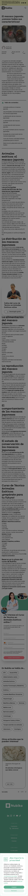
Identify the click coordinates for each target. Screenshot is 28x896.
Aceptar (14, 887)
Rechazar (14, 891)
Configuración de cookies (10, 876)
